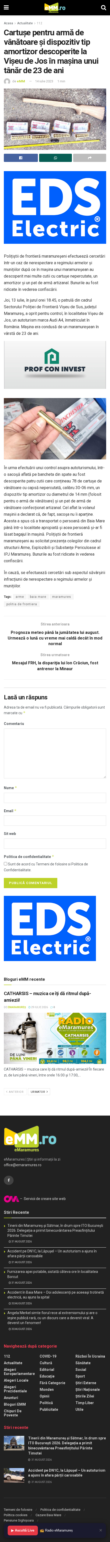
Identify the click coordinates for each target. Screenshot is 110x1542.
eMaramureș (17, 1007)
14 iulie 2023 (44, 81)
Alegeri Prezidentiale (15, 1389)
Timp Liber (84, 1403)
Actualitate (25, 23)
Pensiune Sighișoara (19, 1520)
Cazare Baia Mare (48, 1515)
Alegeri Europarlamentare (19, 1372)
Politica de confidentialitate (29, 856)
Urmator (38, 1092)
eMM (21, 81)
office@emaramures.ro (22, 1165)
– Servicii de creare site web (42, 1199)
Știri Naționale (87, 1389)
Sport (80, 1376)
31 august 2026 (21, 1241)
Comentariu (14, 724)
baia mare (38, 597)
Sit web (10, 834)
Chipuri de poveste (12, 1413)
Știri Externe (85, 1383)
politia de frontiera (21, 604)
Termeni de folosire (18, 1510)
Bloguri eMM (15, 1404)
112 (39, 23)
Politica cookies (15, 1515)
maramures (61, 597)
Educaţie (47, 1376)
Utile (79, 1409)
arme (20, 597)
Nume (10, 787)
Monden (47, 1389)
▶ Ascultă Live (22, 1530)
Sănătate (83, 1363)
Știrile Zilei (84, 1396)
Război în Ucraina (90, 1356)
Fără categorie (52, 1383)
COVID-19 (48, 1356)
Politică (46, 1403)
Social (80, 1370)
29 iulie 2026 (39, 1007)
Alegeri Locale (16, 1380)
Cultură (46, 1363)
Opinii (44, 1396)
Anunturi (11, 1398)
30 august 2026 (21, 1303)
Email (10, 810)
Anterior (16, 1092)
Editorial (47, 1370)
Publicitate (49, 1409)
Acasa (8, 23)
